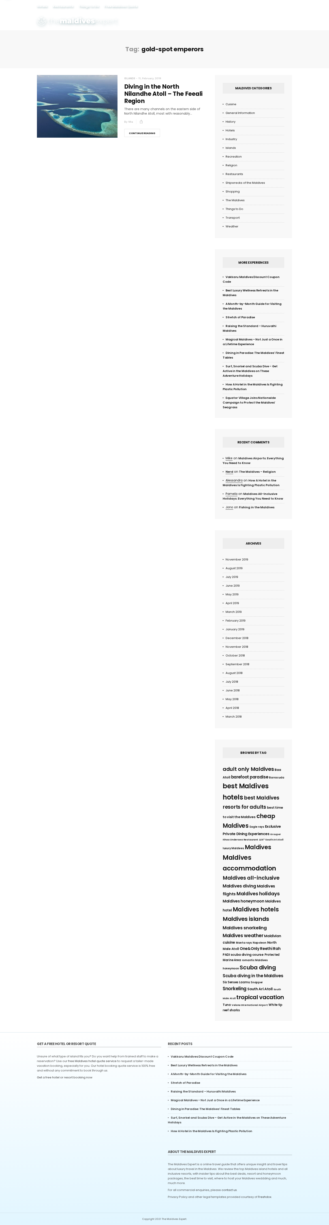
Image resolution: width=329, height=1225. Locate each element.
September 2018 (237, 664)
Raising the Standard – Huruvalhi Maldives (203, 1091)
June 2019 (233, 586)
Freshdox (264, 1197)
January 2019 (235, 629)
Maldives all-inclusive (251, 877)
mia (130, 121)
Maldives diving (239, 886)
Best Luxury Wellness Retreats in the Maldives (204, 1065)
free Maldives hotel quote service (92, 1061)
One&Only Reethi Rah (260, 948)
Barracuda (276, 777)
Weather (232, 226)
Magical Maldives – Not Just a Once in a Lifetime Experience (215, 1100)
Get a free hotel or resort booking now (64, 1077)
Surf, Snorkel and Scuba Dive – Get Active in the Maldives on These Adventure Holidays (250, 371)
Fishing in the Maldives (256, 507)
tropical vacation (260, 997)
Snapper (257, 982)
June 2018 (233, 690)
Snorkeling (234, 988)
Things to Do (89, 6)
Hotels (42, 6)
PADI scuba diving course (243, 954)
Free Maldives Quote (120, 6)
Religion (231, 165)
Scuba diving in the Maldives (253, 976)
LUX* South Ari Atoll (271, 839)
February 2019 (236, 620)
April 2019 (232, 603)
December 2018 (237, 638)
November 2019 (237, 559)
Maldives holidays (258, 893)
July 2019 (232, 577)
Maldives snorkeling (245, 928)
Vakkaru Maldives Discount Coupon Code (202, 1056)
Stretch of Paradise (240, 317)
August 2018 (234, 673)
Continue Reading (142, 133)
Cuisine (231, 104)
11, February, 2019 (149, 78)
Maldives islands (246, 919)
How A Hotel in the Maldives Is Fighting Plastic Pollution (211, 1131)
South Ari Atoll (260, 989)
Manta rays (244, 943)
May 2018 (232, 699)
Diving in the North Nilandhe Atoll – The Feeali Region (163, 94)
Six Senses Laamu (236, 982)
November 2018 (237, 647)
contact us (229, 1190)
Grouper (275, 834)
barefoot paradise (249, 777)
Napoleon (259, 943)
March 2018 (234, 716)
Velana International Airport (250, 1005)
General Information (240, 113)
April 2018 (232, 708)
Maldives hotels (256, 909)
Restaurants (63, 6)
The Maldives (235, 200)
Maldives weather (243, 935)
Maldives (258, 847)
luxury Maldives (233, 848)
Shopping (233, 191)
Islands (129, 78)
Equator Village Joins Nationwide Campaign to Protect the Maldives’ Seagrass (249, 402)
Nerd (229, 472)
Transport (233, 218)
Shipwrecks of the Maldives (245, 183)
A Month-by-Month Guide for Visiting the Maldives (208, 1074)
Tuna (227, 1005)
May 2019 (232, 594)
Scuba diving (258, 967)
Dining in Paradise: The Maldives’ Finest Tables (205, 1109)
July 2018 (232, 682)
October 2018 (235, 655)
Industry (231, 139)
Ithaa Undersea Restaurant (240, 839)
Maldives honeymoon (243, 901)
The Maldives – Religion (257, 472)
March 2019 (234, 612)
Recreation (234, 156)
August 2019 (234, 568)
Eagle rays (257, 827)
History (230, 122)
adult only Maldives (248, 769)
